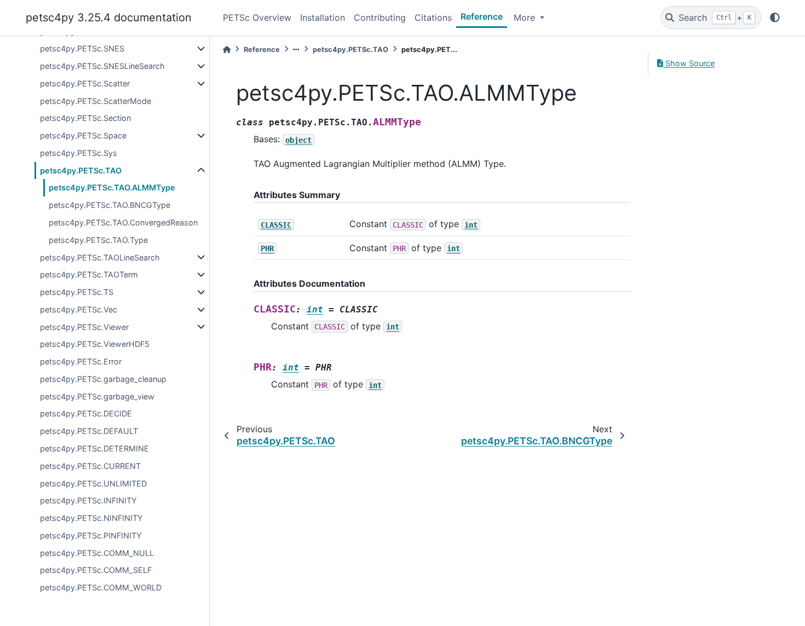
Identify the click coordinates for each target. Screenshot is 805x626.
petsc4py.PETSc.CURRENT (90, 466)
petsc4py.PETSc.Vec (78, 309)
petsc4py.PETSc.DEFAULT (89, 431)
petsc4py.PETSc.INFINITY (88, 500)
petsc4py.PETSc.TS (76, 292)
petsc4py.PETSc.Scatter (85, 83)
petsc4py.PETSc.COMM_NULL (97, 553)
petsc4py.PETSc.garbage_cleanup (103, 379)
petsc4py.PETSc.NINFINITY (91, 518)
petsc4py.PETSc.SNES (82, 48)
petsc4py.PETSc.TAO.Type (98, 240)
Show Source (689, 63)
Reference (482, 16)
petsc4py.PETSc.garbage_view (97, 396)
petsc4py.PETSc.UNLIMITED (93, 483)
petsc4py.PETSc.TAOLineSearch (100, 257)
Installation (322, 17)
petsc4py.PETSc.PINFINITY (91, 535)
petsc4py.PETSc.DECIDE (86, 413)
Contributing (380, 17)
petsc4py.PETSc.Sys (78, 153)
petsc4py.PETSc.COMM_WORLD (101, 587)
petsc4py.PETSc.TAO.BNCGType (109, 205)
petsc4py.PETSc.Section (85, 118)
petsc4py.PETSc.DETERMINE (94, 448)
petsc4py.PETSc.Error (81, 361)
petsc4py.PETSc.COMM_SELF (96, 570)
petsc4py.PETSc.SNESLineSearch (102, 66)
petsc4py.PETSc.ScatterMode (95, 101)
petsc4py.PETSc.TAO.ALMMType (112, 187)
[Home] (227, 49)
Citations (433, 17)
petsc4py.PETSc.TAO (81, 170)
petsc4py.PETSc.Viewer (84, 327)
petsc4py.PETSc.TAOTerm (89, 274)
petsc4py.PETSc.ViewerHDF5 (95, 344)
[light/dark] (775, 17)
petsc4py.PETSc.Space (83, 135)
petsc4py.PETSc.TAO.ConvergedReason (123, 222)
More (526, 17)
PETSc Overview (257, 17)
